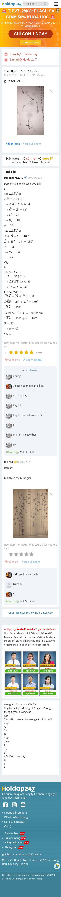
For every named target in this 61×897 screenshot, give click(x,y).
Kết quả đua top (16, 842)
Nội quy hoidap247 (15, 821)
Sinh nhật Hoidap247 (23, 59)
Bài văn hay (14, 833)
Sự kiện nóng (15, 838)
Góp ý (7, 826)
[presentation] (13, 193)
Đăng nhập (12, 452)
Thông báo (14, 847)
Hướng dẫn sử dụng (15, 812)
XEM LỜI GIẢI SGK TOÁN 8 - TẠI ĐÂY (30, 613)
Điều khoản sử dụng (16, 817)
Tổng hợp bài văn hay (23, 54)
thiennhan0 (10, 75)
